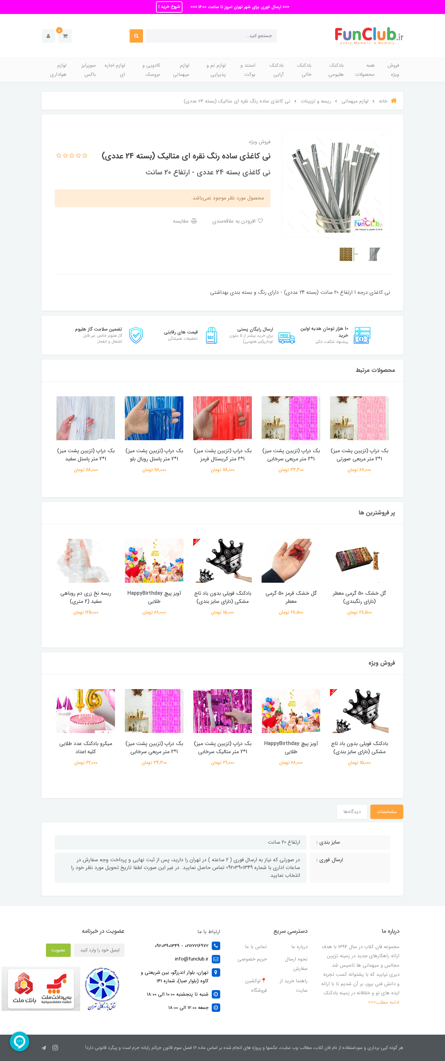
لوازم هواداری (58, 70)
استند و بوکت (247, 70)
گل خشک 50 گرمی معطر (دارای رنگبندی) (359, 597)
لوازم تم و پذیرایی (216, 70)
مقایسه (181, 221)
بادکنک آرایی (277, 70)
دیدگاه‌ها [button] (352, 812)
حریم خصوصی (252, 959)
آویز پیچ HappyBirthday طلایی (154, 597)
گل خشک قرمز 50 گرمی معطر (291, 597)
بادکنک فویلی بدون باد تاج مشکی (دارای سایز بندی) (222, 597)
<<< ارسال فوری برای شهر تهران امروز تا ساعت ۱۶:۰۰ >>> (239, 7)
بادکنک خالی (304, 70)
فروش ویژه (393, 70)
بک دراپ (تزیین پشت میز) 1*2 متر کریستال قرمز (222, 455)
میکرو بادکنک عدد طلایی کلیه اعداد (85, 748)
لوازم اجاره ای (115, 70)
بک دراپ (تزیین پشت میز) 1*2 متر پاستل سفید (86, 455)
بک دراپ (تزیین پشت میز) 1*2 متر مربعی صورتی (359, 455)
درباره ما (299, 947)
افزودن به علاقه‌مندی (234, 221)
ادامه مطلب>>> (383, 1002)
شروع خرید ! (169, 6)
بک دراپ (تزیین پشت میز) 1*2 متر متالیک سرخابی (222, 748)
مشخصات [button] (387, 812)
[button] (65, 36)
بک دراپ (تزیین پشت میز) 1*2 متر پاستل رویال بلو (154, 455)
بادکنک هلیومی (336, 70)
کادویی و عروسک (151, 70)
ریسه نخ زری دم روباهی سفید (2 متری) (85, 597)
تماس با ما (256, 947)
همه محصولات (365, 70)
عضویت (58, 950)
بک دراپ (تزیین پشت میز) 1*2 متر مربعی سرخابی (291, 455)
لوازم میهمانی (181, 70)
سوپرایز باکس (88, 70)
